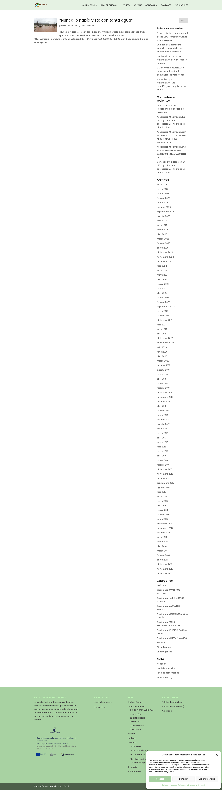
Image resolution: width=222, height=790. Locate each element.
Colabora (150, 5)
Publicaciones (181, 5)
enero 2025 (163, 247)
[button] (217, 754)
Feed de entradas (166, 668)
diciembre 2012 (164, 573)
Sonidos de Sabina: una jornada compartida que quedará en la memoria (170, 48)
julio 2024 (162, 265)
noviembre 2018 (165, 397)
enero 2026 (163, 202)
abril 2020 (162, 356)
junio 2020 (162, 351)
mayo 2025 (163, 229)
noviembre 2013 (165, 568)
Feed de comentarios (168, 672)
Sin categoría (164, 647)
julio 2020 (162, 347)
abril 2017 (161, 437)
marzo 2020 (163, 360)
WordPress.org (164, 677)
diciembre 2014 (165, 523)
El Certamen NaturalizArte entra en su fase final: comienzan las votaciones (170, 71)
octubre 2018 (163, 401)
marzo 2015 (163, 510)
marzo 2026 (163, 193)
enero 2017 (162, 442)
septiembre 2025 (166, 211)
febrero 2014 (163, 555)
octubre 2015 (163, 478)
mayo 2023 (163, 288)
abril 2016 (161, 455)
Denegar (183, 779)
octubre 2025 (164, 207)
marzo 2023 (163, 297)
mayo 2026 (163, 189)
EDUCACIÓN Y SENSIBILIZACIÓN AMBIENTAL (137, 718)
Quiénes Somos (89, 5)
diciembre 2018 (164, 392)
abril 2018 (161, 406)
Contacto (166, 5)
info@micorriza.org (103, 702)
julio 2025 (162, 220)
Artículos (161, 585)
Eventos (126, 5)
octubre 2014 (163, 532)
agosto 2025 (163, 216)
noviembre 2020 (165, 342)
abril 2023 (162, 293)
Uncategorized (164, 651)
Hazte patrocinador (139, 750)
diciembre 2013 (164, 564)
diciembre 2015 (164, 469)
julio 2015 (161, 491)
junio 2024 (162, 270)
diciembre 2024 (165, 252)
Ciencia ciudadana (139, 759)
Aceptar (160, 779)
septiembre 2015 (165, 483)
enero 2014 (162, 559)
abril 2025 (162, 234)
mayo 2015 (162, 501)
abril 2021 (161, 333)
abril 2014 (162, 546)
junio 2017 (162, 428)
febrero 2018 (163, 410)
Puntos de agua (139, 762)
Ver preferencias (207, 779)
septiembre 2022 (166, 306)
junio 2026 (162, 184)
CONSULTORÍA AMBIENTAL (141, 710)
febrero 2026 (163, 198)
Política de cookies (169, 785)
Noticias (138, 5)
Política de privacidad (186, 785)
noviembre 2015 (165, 473)
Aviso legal (200, 785)
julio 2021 (161, 324)
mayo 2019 (162, 374)
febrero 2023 (163, 302)
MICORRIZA (68, 25)
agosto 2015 (163, 487)
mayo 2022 (163, 311)
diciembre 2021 (164, 320)
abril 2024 (162, 279)
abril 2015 (161, 505)
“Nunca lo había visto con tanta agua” (96, 20)
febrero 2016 (163, 464)
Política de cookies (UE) (173, 706)
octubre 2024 (164, 261)
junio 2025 (162, 225)
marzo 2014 (163, 550)
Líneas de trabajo (108, 5)
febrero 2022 (163, 315)
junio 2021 (162, 329)
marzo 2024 (163, 284)
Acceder (161, 663)
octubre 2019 (163, 365)
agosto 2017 (163, 424)
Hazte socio (135, 746)
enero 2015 (162, 519)
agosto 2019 (163, 369)
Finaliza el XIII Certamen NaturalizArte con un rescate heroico (172, 60)
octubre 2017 (163, 419)
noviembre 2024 (165, 256)
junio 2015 (162, 496)
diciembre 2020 (165, 338)
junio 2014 (162, 537)
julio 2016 (161, 446)
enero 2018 (162, 415)
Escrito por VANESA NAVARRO (172, 638)
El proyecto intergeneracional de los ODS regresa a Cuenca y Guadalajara (172, 37)
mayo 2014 (162, 541)
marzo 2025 (163, 238)
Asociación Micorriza (168, 116)
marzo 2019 (163, 383)
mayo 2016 (162, 451)
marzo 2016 (163, 460)
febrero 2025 (163, 243)
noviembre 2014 (165, 528)
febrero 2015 (163, 514)
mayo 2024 (163, 274)
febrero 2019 (163, 387)
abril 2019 (161, 378)
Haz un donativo (137, 754)
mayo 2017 (162, 433)
